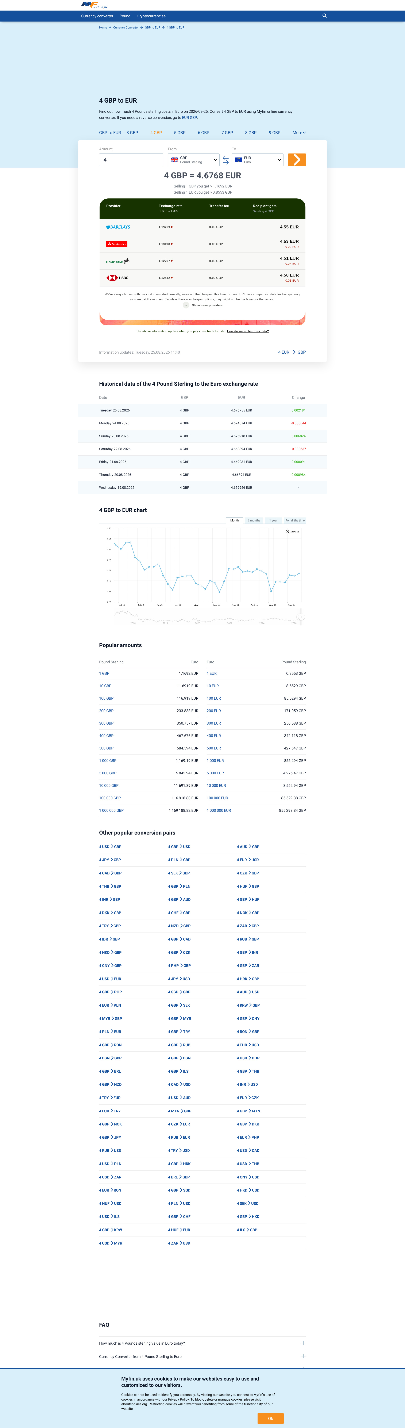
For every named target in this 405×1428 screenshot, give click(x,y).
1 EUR (212, 673)
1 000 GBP (107, 761)
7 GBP (227, 132)
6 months (254, 520)
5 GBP (180, 132)
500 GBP (106, 748)
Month (234, 520)
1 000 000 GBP (111, 810)
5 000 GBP (107, 773)
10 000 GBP (109, 785)
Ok (270, 1418)
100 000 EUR (217, 798)
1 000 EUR (215, 761)
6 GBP (203, 132)
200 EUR (214, 711)
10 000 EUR (216, 785)
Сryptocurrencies (151, 16)
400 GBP (106, 736)
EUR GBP (189, 117)
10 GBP (105, 686)
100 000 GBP (110, 798)
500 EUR (214, 748)
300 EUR (214, 723)
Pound (125, 16)
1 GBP (104, 673)
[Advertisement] (202, 65)
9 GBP (275, 132)
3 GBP (132, 132)
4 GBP (156, 132)
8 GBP (251, 132)
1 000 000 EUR (219, 810)
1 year (273, 520)
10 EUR (213, 686)
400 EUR (214, 736)
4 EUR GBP (292, 352)
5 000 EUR (215, 773)
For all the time (295, 520)
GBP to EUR (110, 132)
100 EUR (214, 698)
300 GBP (106, 723)
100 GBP (106, 698)
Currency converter (97, 16)
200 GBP (106, 711)
